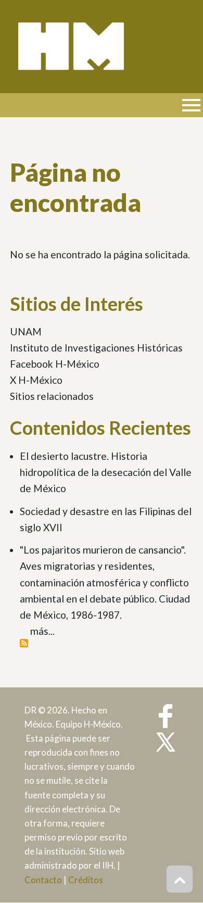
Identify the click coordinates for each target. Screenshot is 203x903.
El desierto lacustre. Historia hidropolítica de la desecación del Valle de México (106, 472)
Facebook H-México (54, 364)
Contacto (43, 879)
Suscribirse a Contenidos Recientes (24, 643)
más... (42, 631)
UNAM (26, 331)
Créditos (85, 879)
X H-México (36, 380)
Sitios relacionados (52, 396)
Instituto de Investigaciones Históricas (96, 348)
